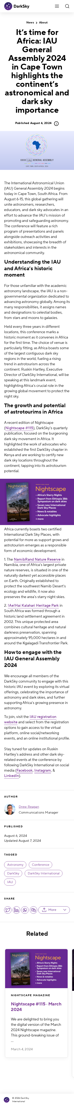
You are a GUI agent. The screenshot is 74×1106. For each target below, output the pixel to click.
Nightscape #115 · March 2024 (36, 1007)
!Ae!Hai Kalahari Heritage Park (33, 605)
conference (40, 865)
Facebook (24, 770)
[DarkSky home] (7, 1100)
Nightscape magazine (30, 995)
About (43, 22)
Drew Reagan (29, 807)
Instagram (42, 770)
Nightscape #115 (19, 428)
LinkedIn (11, 775)
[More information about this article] (55, 123)
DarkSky (13, 873)
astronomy (15, 865)
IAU (10, 882)
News (30, 22)
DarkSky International (44, 873)
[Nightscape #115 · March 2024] (36, 968)
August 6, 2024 (33, 123)
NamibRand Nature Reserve (37, 559)
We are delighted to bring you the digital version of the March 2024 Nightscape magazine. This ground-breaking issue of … (36, 1030)
